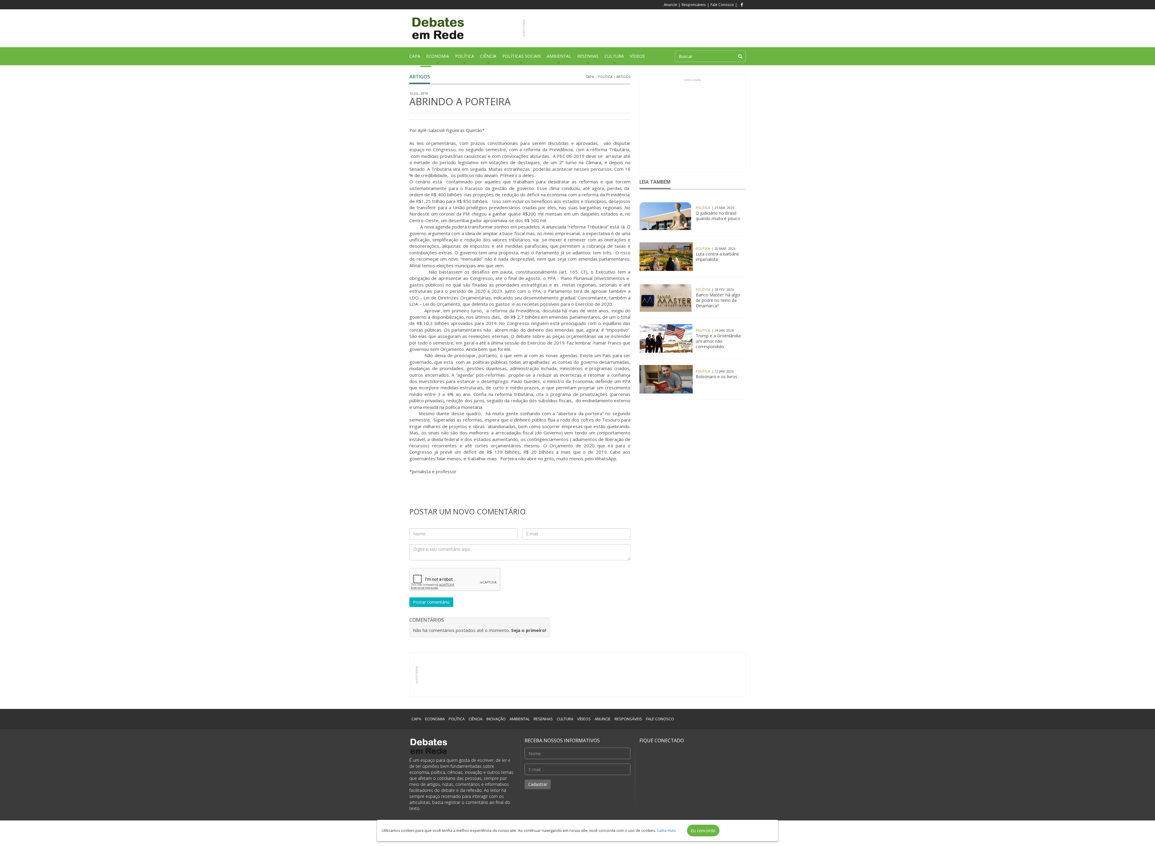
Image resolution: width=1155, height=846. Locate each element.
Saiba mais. (666, 830)
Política (605, 76)
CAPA (414, 56)
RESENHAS (588, 56)
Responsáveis (694, 4)
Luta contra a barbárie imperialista (717, 256)
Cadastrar (537, 784)
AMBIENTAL (559, 56)
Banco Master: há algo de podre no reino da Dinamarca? (718, 300)
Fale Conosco (722, 4)
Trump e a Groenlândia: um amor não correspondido (718, 341)
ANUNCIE (603, 719)
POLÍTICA (464, 56)
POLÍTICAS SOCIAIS (521, 56)
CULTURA (614, 56)
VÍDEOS (637, 56)
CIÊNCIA (488, 56)
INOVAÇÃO (496, 719)
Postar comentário (431, 602)
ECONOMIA (437, 56)
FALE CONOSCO (660, 719)
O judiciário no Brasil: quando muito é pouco (718, 215)
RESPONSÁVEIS (628, 719)
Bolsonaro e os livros (716, 376)
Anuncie (670, 4)
